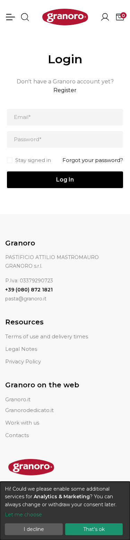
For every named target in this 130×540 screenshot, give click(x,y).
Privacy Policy (23, 361)
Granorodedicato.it (29, 410)
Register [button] (65, 90)
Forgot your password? (92, 160)
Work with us (22, 422)
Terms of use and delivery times (46, 336)
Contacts (17, 435)
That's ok (94, 529)
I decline (34, 529)
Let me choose (23, 514)
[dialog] (65, 511)
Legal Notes (21, 349)
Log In (65, 179)
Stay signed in (33, 160)
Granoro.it (18, 399)
